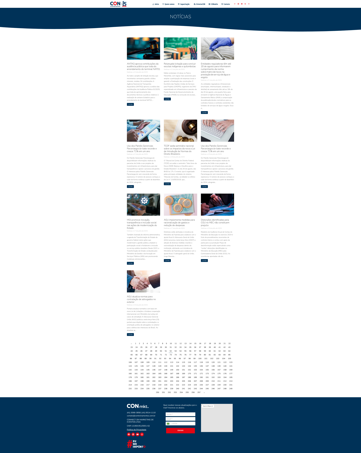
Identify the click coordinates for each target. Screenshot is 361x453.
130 (165, 366)
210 (213, 381)
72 (166, 355)
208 (201, 381)
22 (229, 343)
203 (171, 381)
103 (217, 358)
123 (230, 362)
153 (195, 370)
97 (185, 358)
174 (213, 373)
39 (210, 347)
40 (215, 347)
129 (159, 366)
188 (189, 377)
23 (132, 347)
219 (159, 385)
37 (200, 347)
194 (224, 377)
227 (207, 385)
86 (131, 358)
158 (224, 370)
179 (136, 377)
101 (205, 358)
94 (170, 358)
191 (207, 377)
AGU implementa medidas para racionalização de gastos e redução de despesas (179, 222)
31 (171, 347)
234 (142, 388)
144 (142, 370)
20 (220, 343)
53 (176, 351)
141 (230, 366)
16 (200, 343)
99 (194, 358)
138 (213, 366)
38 (205, 347)
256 (193, 392)
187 (183, 377)
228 (213, 385)
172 (201, 373)
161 (136, 373)
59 (205, 351)
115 (183, 362)
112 (165, 362)
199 (147, 381)
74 (176, 355)
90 (150, 358)
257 (199, 392)
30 (166, 347)
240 (177, 388)
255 (187, 392)
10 (171, 343)
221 (171, 385)
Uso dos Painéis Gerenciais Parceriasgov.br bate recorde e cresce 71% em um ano (142, 148)
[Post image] (143, 48)
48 (151, 351)
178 (130, 377)
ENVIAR (180, 430)
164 (153, 373)
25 (141, 347)
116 (189, 362)
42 (224, 347)
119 (207, 362)
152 (189, 370)
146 (153, 370)
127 (147, 366)
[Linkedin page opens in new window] (245, 4)
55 (185, 351)
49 (156, 351)
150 (177, 370)
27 (151, 347)
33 (180, 347)
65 (132, 355)
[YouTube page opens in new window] (241, 4)
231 (230, 385)
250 (157, 392)
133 (183, 366)
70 (156, 355)
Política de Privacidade (136, 429)
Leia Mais (130, 104)
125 (136, 366)
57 (195, 351)
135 (195, 366)
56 (190, 351)
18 (210, 343)
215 (136, 385)
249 (230, 388)
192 (213, 377)
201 (159, 381)
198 (142, 381)
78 (195, 355)
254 (181, 392)
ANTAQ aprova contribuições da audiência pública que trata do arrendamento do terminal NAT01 (143, 66)
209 (207, 381)
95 (175, 358)
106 (130, 362)
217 (147, 385)
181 (147, 377)
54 (180, 351)
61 (215, 351)
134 (189, 366)
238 (165, 388)
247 (219, 388)
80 (205, 355)
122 (224, 362)
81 (210, 355)
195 (230, 377)
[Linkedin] (133, 434)
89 (146, 358)
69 (151, 355)
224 (189, 385)
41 (220, 347)
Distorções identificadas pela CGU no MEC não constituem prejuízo (215, 222)
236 (153, 388)
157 (219, 370)
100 (199, 358)
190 (201, 377)
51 (166, 351)
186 (177, 377)
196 (130, 381)
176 (224, 373)
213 (230, 381)
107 (136, 362)
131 (171, 366)
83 (220, 355)
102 (211, 358)
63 (224, 351)
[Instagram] (142, 434)
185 (171, 377)
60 (210, 351)
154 (201, 370)
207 (195, 381)
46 (141, 351)
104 (223, 358)
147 (159, 370)
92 (160, 358)
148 (165, 370)
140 (224, 366)
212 (224, 381)
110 (153, 362)
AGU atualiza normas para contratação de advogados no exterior (141, 299)
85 (229, 355)
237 (159, 388)
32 (176, 347)
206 (189, 381)
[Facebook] (129, 434)
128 (153, 366)
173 (207, 373)
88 (141, 358)
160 (130, 373)
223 (183, 385)
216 (142, 385)
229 (219, 385)
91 (155, 358)
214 (130, 385)
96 (180, 358)
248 (224, 388)
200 (153, 381)
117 (195, 362)
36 (195, 347)
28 (156, 347)
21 (225, 343)
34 (185, 347)
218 (153, 385)
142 (130, 370)
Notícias (129, 72)
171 (195, 373)
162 (142, 373)
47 (146, 351)
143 (136, 370)
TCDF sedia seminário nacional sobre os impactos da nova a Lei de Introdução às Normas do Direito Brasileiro (179, 149)
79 (200, 355)
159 (230, 370)
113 (171, 362)
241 (183, 388)
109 (147, 362)
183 (159, 377)
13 (185, 343)
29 (161, 347)
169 (183, 373)
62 (220, 351)
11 (176, 343)
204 (177, 381)
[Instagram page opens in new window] (238, 4)
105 (229, 358)
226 (201, 385)
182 (153, 377)
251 (163, 392)
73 (171, 355)
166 (165, 373)
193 (219, 377)
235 (147, 388)
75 (180, 355)
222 (177, 385)
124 (130, 366)
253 (175, 392)
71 (161, 355)
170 (189, 373)
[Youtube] (137, 434)
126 (142, 366)
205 (183, 381)
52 (171, 351)
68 (146, 355)
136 (201, 366)
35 (190, 347)
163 (147, 373)
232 (130, 388)
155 (207, 370)
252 (169, 392)
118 (201, 362)
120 (213, 362)
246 (213, 388)
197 (136, 381)
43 (229, 347)
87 (136, 358)
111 (159, 362)
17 (205, 343)
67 (141, 355)
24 (136, 347)
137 (207, 366)
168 (177, 373)
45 (136, 351)
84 (224, 355)
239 (171, 388)
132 (177, 366)
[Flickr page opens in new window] (248, 4)
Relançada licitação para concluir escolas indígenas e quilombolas (180, 65)
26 (146, 347)
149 (171, 370)
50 (161, 351)
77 (190, 355)
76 (185, 355)
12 (181, 343)
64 (229, 351)
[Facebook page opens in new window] (235, 4)
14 (190, 343)
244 (201, 388)
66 (136, 355)
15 (195, 343)
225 (195, 385)
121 (219, 362)
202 (165, 381)
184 (165, 377)
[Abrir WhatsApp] (356, 448)
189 (195, 377)
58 (200, 351)
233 (136, 388)
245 (207, 388)
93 (165, 358)
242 (189, 388)
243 (195, 388)
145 (147, 370)
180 (142, 377)
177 (230, 373)
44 (132, 351)
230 (224, 385)
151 (183, 370)
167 (171, 373)
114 (177, 362)
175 (219, 373)
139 (219, 366)
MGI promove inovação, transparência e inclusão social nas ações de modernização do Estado (142, 223)
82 (215, 355)
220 (165, 385)
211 (219, 381)
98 (190, 358)
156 (213, 370)
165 (159, 373)
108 (142, 362)
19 (215, 343)
